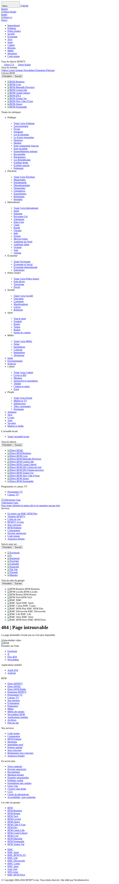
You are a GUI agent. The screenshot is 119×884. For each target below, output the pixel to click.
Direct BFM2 (14, 686)
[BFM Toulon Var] (17, 98)
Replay (4, 9)
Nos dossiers (13, 700)
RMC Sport (13, 852)
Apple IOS (12, 670)
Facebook (12, 651)
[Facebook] (13, 552)
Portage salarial (14, 747)
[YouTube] (13, 561)
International (13, 25)
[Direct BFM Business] (19, 453)
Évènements (13, 703)
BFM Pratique (14, 739)
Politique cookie (15, 780)
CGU (10, 791)
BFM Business (14, 810)
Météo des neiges (15, 711)
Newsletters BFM (16, 714)
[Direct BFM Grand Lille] (20, 461)
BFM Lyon (12, 835)
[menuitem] (24, 123)
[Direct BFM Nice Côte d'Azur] (23, 475)
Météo (10, 50)
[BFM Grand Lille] (17, 90)
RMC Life (12, 858)
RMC (10, 849)
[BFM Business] (15, 81)
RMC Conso (13, 863)
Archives (11, 720)
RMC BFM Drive (16, 874)
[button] (62, 119)
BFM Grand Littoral (17, 833)
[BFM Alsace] (14, 104)
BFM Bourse (13, 813)
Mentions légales (15, 774)
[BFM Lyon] (14, 84)
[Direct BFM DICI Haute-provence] (25, 470)
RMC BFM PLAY (16, 855)
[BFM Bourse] (15, 594)
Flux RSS (12, 656)
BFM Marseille (14, 838)
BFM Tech (12, 816)
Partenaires (12, 706)
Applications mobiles (17, 717)
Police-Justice (14, 31)
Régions (11, 48)
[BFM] (24, 6)
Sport (10, 42)
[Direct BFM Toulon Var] (20, 472)
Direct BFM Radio (16, 689)
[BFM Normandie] (17, 107)
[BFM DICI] (14, 95)
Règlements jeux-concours (20, 753)
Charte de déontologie (18, 794)
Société (11, 34)
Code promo (13, 56)
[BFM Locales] (15, 591)
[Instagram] (13, 558)
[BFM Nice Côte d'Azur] (20, 101)
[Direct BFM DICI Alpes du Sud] (24, 467)
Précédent (7, 76)
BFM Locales (14, 819)
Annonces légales (16, 755)
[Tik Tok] (12, 569)
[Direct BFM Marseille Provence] (24, 458)
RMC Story (13, 866)
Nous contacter (14, 766)
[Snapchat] (13, 566)
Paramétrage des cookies (19, 783)
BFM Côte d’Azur (16, 824)
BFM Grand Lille (16, 830)
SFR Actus (12, 872)
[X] (9, 555)
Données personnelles (18, 777)
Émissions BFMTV (17, 692)
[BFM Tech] (14, 597)
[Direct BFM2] (15, 450)
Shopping (12, 53)
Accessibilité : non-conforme (21, 797)
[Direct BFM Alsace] (18, 478)
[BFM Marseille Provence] (21, 87)
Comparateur (13, 736)
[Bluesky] (12, 575)
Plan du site (13, 722)
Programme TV (15, 694)
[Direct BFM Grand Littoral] (21, 464)
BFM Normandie (15, 841)
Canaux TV (13, 697)
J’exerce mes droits (16, 788)
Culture (11, 45)
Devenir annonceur (16, 769)
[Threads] (12, 572)
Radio (4, 14)
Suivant (18, 76)
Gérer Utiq (12, 786)
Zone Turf (12, 869)
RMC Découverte (16, 860)
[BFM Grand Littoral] (18, 93)
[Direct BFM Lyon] (17, 456)
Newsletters (13, 659)
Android (11, 673)
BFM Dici (12, 827)
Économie (12, 36)
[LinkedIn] (13, 564)
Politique (11, 28)
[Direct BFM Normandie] (20, 481)
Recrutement (13, 772)
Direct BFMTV (15, 683)
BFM (10, 807)
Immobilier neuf (15, 744)
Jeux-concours (14, 750)
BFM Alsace (13, 821)
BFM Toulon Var (15, 844)
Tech (9, 39)
